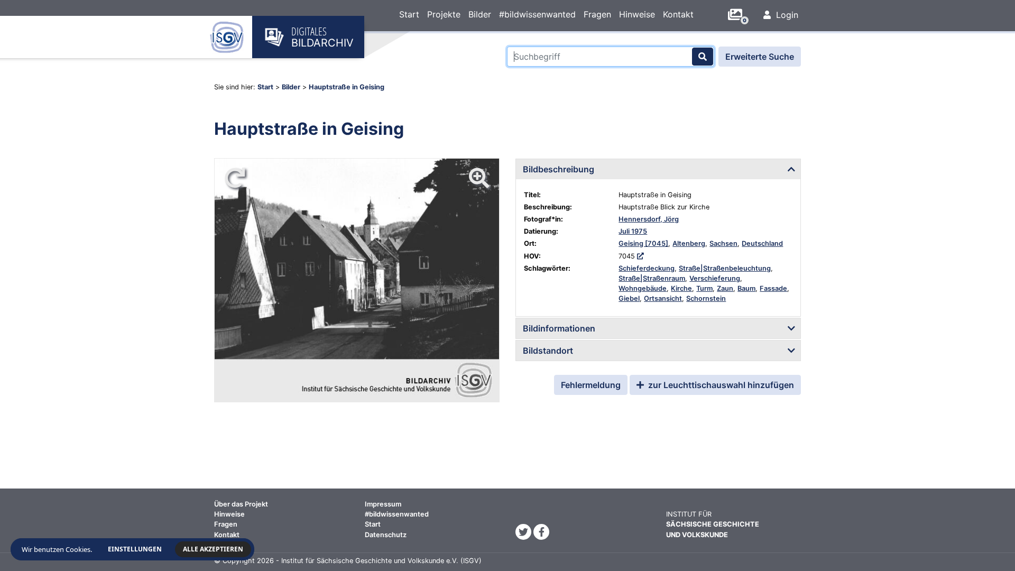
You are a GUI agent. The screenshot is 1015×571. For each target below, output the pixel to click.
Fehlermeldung (591, 385)
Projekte (443, 14)
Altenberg (688, 243)
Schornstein (706, 298)
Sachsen (723, 243)
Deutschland (762, 243)
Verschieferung (714, 278)
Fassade (773, 288)
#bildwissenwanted (537, 14)
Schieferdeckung (647, 268)
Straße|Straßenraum (652, 278)
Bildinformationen (559, 328)
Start (409, 14)
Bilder (479, 14)
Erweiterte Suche (759, 56)
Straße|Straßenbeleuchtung (725, 268)
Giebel (629, 298)
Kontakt (678, 14)
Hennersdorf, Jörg (649, 219)
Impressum (383, 504)
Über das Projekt (241, 504)
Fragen (597, 14)
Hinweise (637, 14)
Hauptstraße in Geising (346, 87)
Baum (746, 288)
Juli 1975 (633, 231)
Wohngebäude (643, 288)
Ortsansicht (663, 298)
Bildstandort (548, 350)
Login (785, 15)
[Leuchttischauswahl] (739, 15)
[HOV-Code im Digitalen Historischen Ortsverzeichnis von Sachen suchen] (640, 256)
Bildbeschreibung (558, 169)
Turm (704, 288)
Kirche (681, 288)
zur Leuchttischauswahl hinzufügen (720, 385)
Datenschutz (386, 535)
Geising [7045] (643, 243)
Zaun (725, 288)
